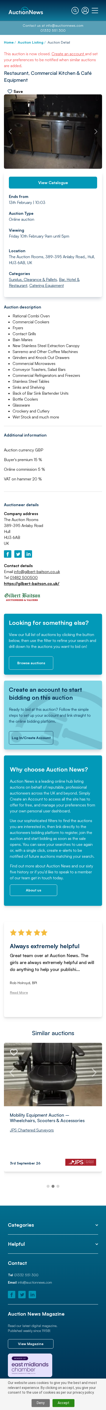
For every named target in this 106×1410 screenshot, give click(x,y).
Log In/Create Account (31, 738)
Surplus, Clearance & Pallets (33, 279)
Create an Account (26, 799)
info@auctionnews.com (64, 25)
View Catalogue (53, 182)
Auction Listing (30, 42)
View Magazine (30, 1344)
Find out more (22, 865)
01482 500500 (24, 577)
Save (18, 91)
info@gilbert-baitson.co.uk (37, 571)
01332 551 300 (53, 30)
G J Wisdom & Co (27, 1135)
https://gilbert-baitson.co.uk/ (31, 583)
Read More (19, 992)
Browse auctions (31, 663)
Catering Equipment (46, 285)
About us (33, 890)
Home (9, 42)
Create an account (68, 53)
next (96, 131)
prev (10, 131)
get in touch (41, 877)
